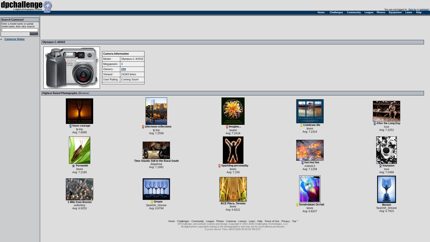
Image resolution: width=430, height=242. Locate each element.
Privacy (286, 221)
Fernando (82, 165)
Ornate (158, 201)
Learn (252, 221)
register (423, 9)
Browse (83, 93)
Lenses (243, 221)
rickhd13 (310, 166)
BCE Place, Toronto (233, 203)
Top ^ (295, 221)
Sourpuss (388, 165)
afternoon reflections (158, 126)
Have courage (81, 125)
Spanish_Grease (156, 205)
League (210, 221)
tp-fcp (79, 129)
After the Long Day (388, 123)
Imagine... (235, 126)
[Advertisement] (123, 27)
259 (123, 69)
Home (171, 221)
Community (197, 221)
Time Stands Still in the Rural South (156, 160)
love (386, 126)
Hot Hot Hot (311, 162)
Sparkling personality (234, 165)
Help (259, 221)
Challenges (183, 221)
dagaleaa (156, 164)
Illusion (386, 204)
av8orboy (79, 205)
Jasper (233, 130)
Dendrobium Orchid (311, 204)
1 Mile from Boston (80, 202)
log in (412, 9)
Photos (220, 221)
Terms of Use (271, 221)
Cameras (231, 221)
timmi (310, 128)
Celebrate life (311, 125)
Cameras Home (14, 39)
